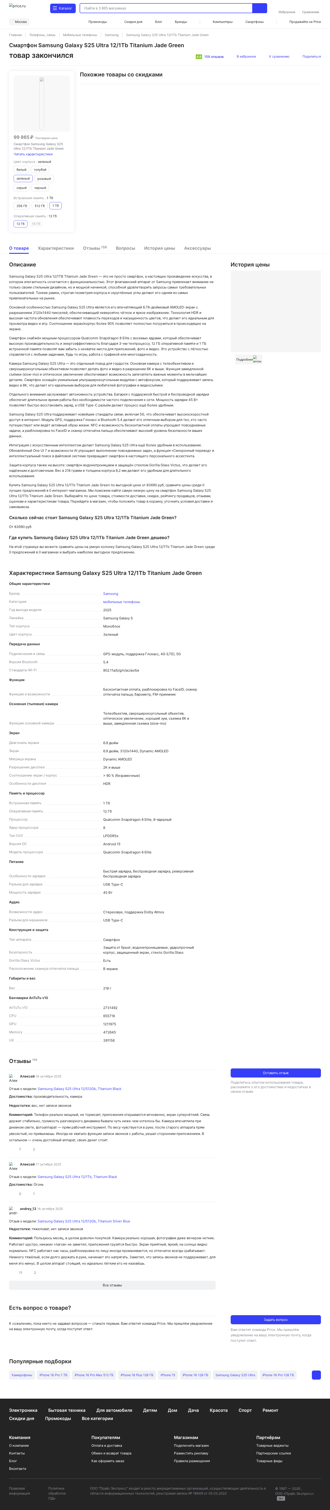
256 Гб (22, 206)
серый (22, 188)
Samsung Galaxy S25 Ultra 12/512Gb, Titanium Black (79, 1089)
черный (40, 188)
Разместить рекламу (191, 1453)
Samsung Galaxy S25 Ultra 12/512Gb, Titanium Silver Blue (84, 1221)
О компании (19, 1445)
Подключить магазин (191, 1445)
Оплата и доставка (106, 1445)
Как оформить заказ (107, 1461)
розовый (44, 179)
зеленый (23, 178)
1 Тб (55, 206)
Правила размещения (192, 1461)
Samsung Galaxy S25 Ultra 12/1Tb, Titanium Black (77, 1177)
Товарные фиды (269, 1461)
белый (21, 169)
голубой (40, 169)
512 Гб (40, 206)
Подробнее (244, 359)
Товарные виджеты (272, 1445)
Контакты (17, 1453)
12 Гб (20, 224)
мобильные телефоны (121, 602)
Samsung (110, 593)
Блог (13, 1461)
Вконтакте (17, 1468)
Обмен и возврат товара (111, 1453)
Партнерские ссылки (273, 1453)
